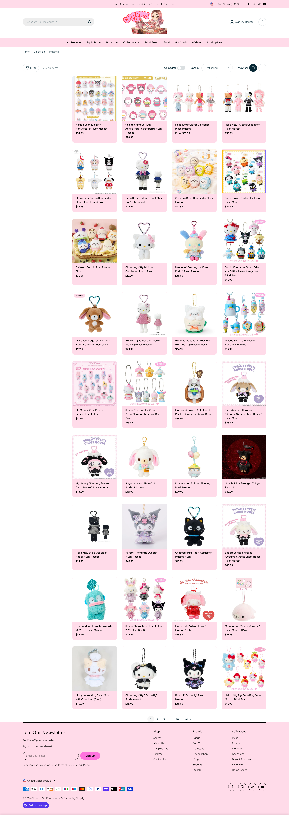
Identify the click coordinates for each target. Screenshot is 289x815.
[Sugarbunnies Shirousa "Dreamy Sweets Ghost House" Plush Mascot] (244, 526)
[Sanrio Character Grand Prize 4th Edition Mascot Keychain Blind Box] (244, 241)
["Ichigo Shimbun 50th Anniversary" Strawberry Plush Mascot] (144, 98)
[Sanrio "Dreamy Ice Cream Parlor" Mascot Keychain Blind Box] (144, 383)
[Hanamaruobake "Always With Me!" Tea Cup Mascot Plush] (194, 314)
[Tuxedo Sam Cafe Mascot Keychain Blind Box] (244, 314)
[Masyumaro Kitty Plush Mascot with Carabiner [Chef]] (94, 668)
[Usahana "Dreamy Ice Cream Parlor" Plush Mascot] (194, 241)
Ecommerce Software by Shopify (65, 798)
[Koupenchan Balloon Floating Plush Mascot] (194, 457)
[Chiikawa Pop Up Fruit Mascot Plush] (94, 241)
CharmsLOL (38, 798)
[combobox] (58, 22)
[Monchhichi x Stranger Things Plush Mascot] (244, 457)
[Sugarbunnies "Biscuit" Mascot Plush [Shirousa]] (144, 457)
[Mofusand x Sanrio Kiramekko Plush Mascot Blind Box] (94, 171)
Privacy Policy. (82, 764)
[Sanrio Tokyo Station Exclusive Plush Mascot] (244, 171)
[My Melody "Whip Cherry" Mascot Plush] (194, 599)
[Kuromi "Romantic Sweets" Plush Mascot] (144, 526)
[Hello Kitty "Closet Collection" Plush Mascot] (194, 98)
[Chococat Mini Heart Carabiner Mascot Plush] (194, 526)
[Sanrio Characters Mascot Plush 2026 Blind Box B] (144, 599)
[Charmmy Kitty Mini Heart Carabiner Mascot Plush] (144, 241)
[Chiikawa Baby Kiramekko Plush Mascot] (194, 171)
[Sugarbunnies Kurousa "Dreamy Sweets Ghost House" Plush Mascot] (244, 383)
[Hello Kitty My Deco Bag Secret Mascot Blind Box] (244, 668)
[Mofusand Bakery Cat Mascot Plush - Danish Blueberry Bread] (194, 383)
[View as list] (262, 68)
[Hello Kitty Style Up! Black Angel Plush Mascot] (94, 526)
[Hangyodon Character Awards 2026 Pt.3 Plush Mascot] (94, 599)
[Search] (90, 22)
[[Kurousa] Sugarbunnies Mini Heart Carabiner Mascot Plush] (94, 314)
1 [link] (150, 719)
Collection (39, 51)
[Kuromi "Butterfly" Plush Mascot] (194, 668)
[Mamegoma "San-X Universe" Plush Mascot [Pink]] (244, 599)
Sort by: (195, 67)
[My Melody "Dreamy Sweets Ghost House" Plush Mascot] (94, 457)
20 (177, 719)
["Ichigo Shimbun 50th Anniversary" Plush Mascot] (94, 98)
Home (26, 51)
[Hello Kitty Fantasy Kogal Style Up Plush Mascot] (144, 171)
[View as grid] (253, 68)
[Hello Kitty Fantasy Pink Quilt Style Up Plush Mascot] (144, 314)
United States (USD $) (227, 4)
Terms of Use (65, 764)
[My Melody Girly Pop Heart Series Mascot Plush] (94, 383)
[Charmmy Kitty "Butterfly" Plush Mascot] (144, 668)
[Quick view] (112, 83)
